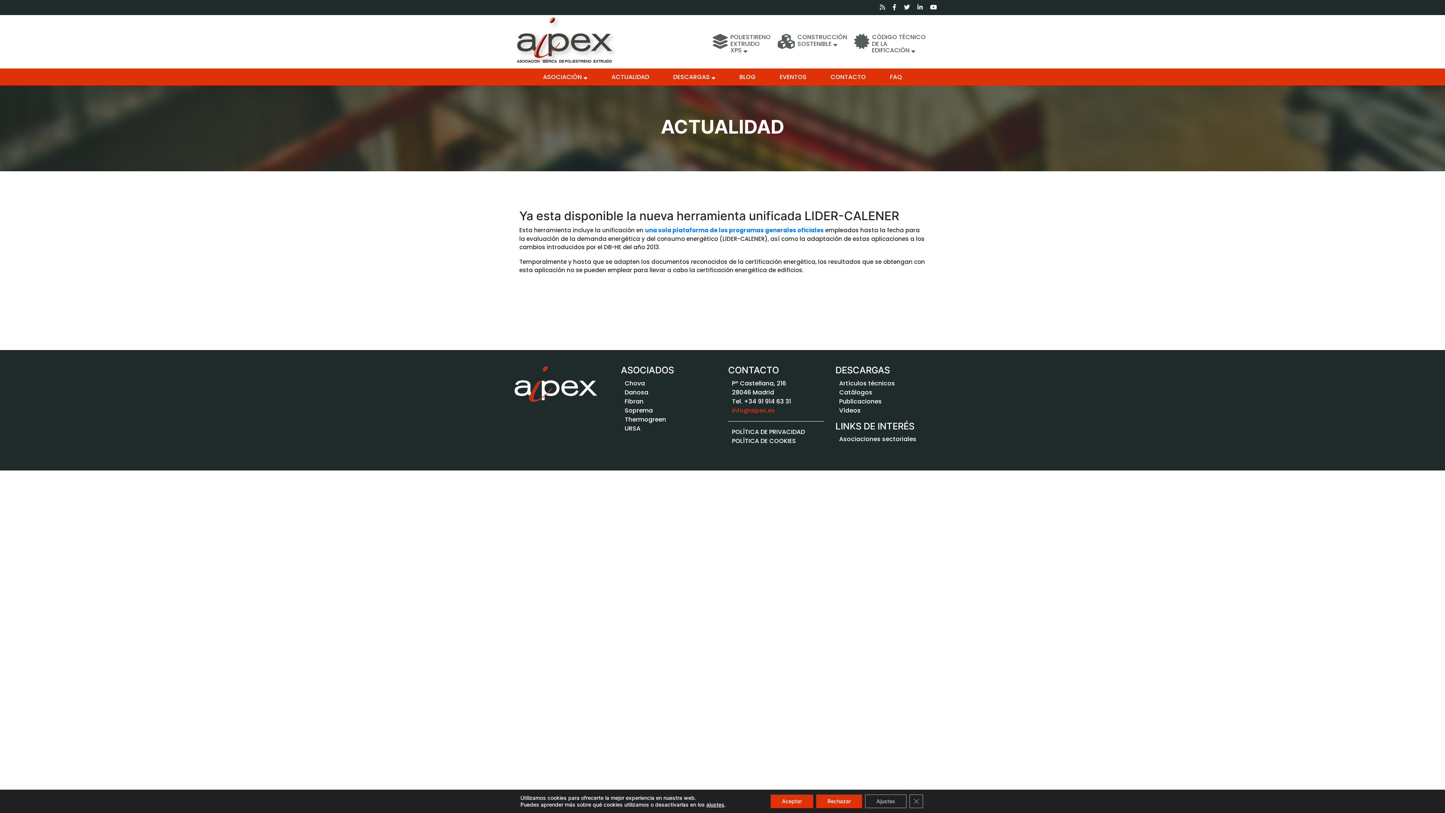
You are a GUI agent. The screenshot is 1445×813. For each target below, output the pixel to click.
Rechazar (839, 801)
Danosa (636, 392)
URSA (632, 428)
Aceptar (792, 801)
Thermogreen (645, 419)
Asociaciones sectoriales (877, 439)
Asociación (562, 77)
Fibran (634, 401)
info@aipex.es (753, 410)
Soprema (639, 410)
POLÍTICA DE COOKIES (764, 441)
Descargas (691, 77)
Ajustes (885, 801)
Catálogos (855, 392)
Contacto (848, 77)
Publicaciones (860, 401)
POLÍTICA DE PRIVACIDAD (768, 432)
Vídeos (850, 410)
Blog (747, 77)
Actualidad (630, 77)
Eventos (793, 77)
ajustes (715, 804)
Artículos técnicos (867, 383)
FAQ (896, 77)
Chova (635, 383)
